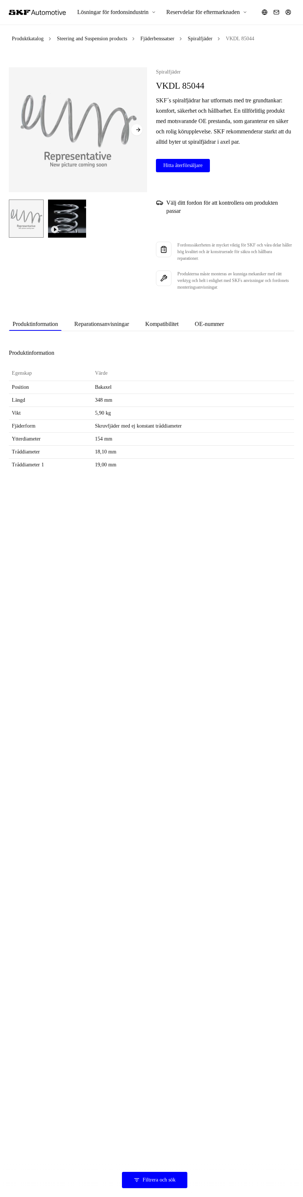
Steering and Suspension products (92, 38)
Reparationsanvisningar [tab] (101, 324)
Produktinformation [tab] (35, 324)
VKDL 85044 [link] (240, 38)
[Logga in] (288, 12)
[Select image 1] (26, 219)
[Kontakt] (276, 12)
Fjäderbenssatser (157, 38)
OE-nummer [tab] (209, 324)
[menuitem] (116, 12)
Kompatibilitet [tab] (161, 324)
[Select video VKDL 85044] (67, 219)
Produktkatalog (28, 38)
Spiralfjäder (200, 38)
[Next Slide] (137, 130)
